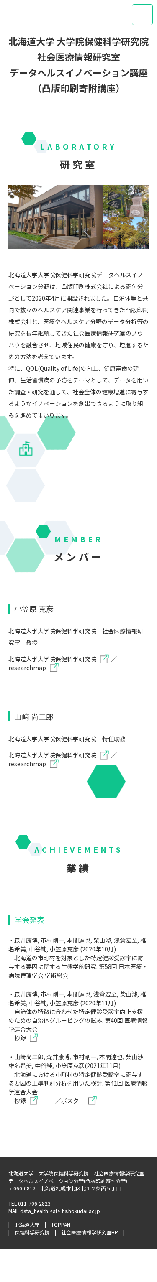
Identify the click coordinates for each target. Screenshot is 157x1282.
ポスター (73, 1100)
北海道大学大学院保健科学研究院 (52, 659)
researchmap (27, 667)
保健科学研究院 (32, 1232)
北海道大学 (27, 1224)
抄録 (20, 1038)
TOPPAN (60, 1224)
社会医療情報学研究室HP (89, 1232)
